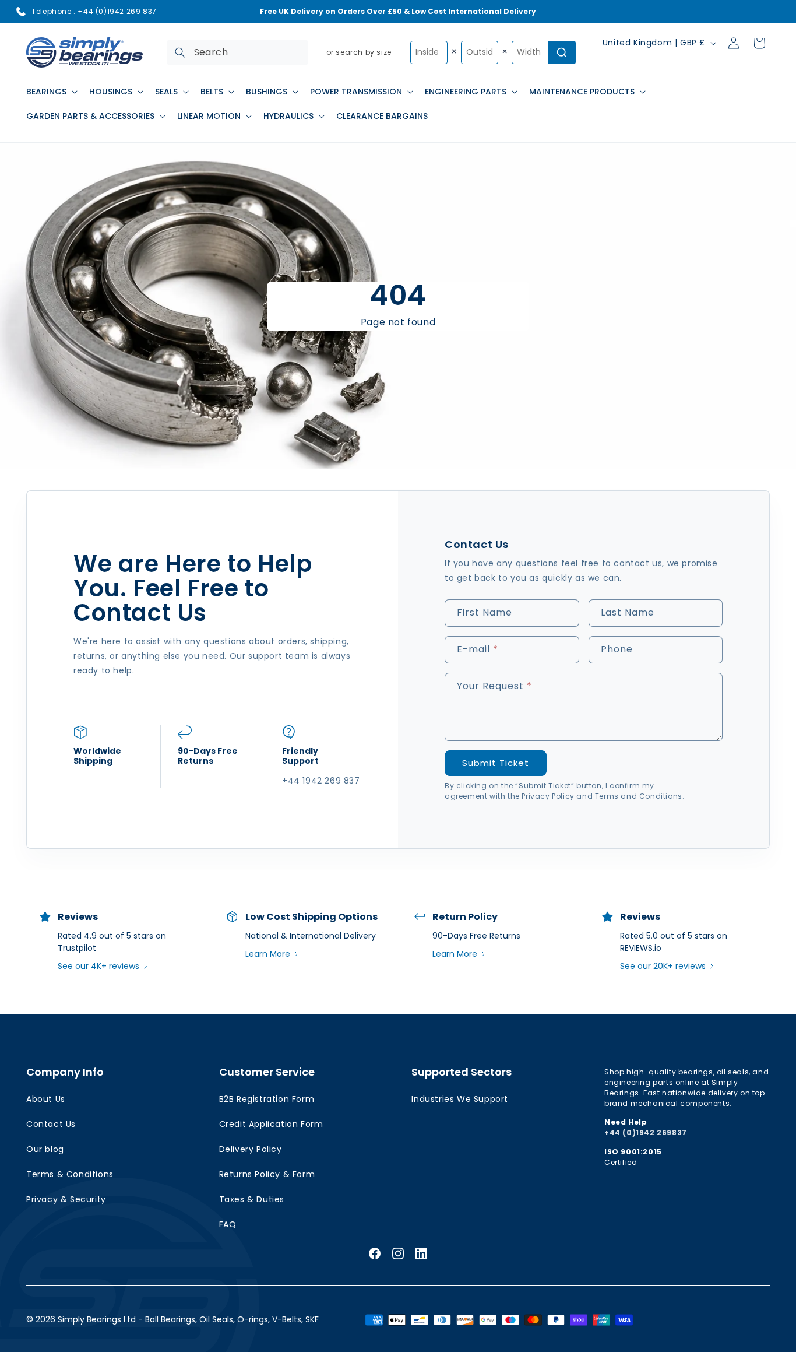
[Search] (180, 52)
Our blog (45, 1149)
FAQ (228, 1224)
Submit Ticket (495, 763)
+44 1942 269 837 (316, 780)
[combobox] (237, 52)
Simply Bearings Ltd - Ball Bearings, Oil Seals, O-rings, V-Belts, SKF (188, 1319)
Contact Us (51, 1124)
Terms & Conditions (70, 1174)
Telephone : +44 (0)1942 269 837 (94, 11)
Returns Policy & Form (267, 1174)
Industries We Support (459, 1099)
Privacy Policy (548, 796)
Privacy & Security (66, 1199)
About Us (45, 1099)
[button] (50, 91)
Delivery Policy (250, 1149)
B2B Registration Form (267, 1099)
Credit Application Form (271, 1124)
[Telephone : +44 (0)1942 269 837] (21, 11)
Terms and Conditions (638, 796)
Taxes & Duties (251, 1199)
